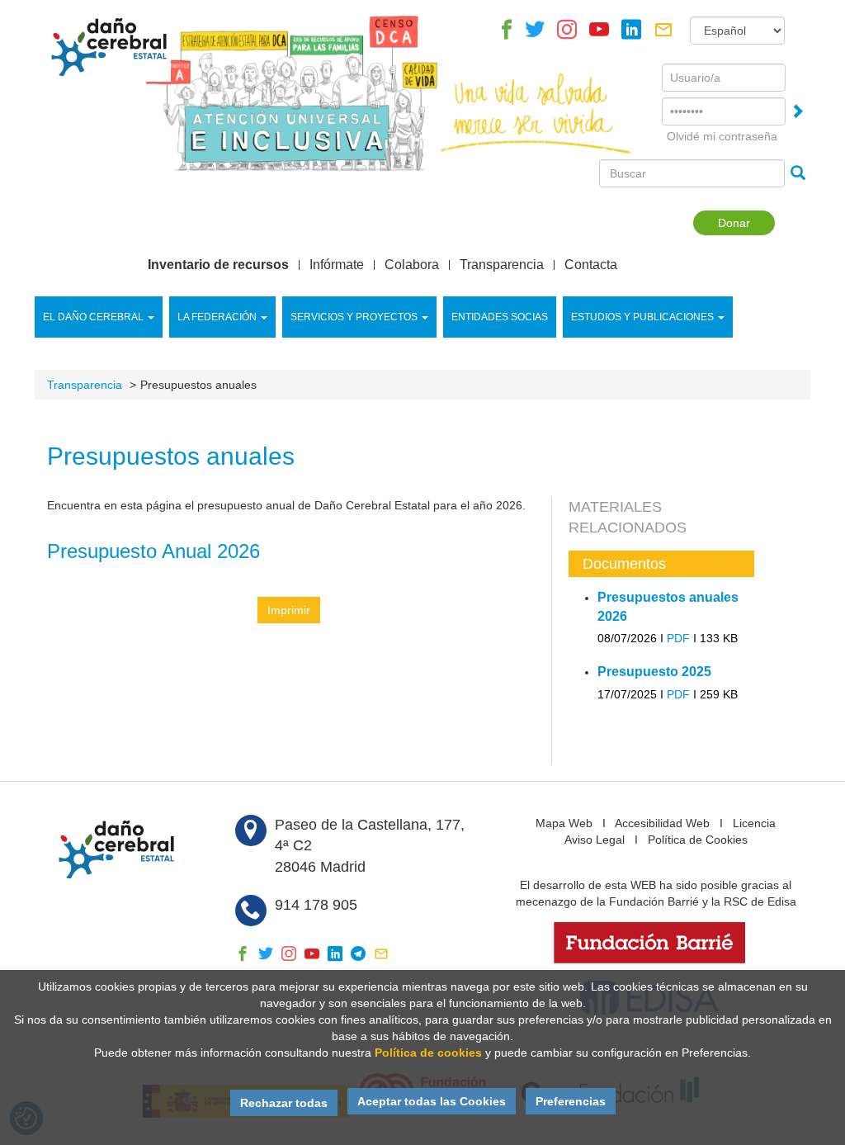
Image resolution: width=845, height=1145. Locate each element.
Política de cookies (428, 1052)
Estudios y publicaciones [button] (642, 317)
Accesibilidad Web (662, 823)
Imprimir (288, 610)
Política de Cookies (698, 839)
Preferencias (571, 1101)
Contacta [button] (590, 265)
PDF (678, 638)
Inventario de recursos (218, 265)
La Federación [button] (217, 317)
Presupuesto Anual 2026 (153, 551)
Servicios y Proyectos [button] (354, 317)
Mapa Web (564, 823)
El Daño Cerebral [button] (93, 317)
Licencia (754, 823)
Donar (734, 222)
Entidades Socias (499, 317)
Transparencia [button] (502, 265)
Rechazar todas (284, 1103)
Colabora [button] (412, 265)
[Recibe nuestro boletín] (663, 33)
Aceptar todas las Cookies (431, 1101)
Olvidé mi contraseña (722, 136)
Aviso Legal (594, 839)
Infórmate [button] (336, 265)
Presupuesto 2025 (654, 672)
